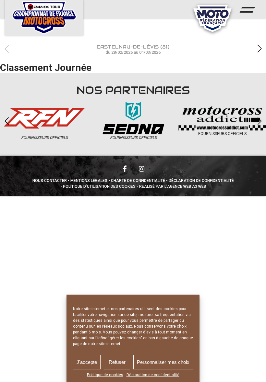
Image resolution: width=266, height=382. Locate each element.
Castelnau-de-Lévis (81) (133, 49)
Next (259, 49)
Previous (6, 49)
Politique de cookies (105, 375)
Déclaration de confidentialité (153, 375)
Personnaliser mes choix (163, 362)
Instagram (141, 168)
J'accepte (87, 362)
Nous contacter (49, 180)
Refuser (117, 362)
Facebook (124, 168)
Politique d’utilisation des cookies (99, 186)
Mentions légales (88, 180)
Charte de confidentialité (138, 180)
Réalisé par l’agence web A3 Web (172, 186)
